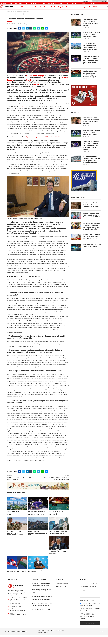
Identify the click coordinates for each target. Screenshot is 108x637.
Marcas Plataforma (94, 7)
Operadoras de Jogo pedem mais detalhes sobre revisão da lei (43, 137)
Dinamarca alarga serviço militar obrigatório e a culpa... (15, 533)
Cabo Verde (18, 3)
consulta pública (29, 104)
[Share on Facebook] (19, 28)
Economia (30, 7)
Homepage (41, 630)
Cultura (46, 7)
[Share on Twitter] (23, 28)
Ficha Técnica (51, 630)
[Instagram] (102, 631)
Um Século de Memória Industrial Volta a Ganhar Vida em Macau (91, 205)
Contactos (61, 630)
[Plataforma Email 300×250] (84, 85)
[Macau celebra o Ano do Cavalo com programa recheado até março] (76, 237)
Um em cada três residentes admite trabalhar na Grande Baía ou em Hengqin (90, 46)
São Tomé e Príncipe (72, 3)
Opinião (53, 7)
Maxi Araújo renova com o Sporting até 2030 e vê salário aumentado (91, 34)
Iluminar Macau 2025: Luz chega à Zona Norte (92, 245)
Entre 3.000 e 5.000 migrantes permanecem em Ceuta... (37, 533)
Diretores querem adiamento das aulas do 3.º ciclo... (58, 551)
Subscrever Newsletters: (87, 600)
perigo (36, 84)
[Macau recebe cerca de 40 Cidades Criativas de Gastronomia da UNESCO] (76, 215)
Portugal (61, 3)
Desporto (61, 7)
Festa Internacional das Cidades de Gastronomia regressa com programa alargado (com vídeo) (91, 226)
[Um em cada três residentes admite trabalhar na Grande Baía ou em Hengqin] (17, 503)
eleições (20, 106)
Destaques (11, 14)
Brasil (11, 3)
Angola (3, 3)
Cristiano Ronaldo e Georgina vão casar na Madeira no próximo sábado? (91, 22)
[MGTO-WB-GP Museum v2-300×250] (84, 170)
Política (22, 7)
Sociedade (38, 7)
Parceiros (75, 7)
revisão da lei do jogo (35, 76)
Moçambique (52, 3)
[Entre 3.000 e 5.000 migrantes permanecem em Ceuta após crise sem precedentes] (38, 523)
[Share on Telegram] (38, 28)
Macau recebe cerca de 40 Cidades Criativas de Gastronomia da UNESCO (91, 215)
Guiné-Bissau (35, 3)
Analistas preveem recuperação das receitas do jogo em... (58, 513)
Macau (43, 3)
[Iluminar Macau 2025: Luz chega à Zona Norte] (76, 247)
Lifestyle (83, 7)
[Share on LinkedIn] (27, 28)
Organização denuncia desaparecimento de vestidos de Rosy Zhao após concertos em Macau (91, 60)
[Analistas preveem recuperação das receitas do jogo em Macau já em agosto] (59, 503)
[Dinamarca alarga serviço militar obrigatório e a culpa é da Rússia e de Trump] (17, 523)
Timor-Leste (84, 3)
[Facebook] (98, 631)
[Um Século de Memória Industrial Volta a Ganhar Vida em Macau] (76, 205)
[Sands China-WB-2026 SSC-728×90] (38, 482)
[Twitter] (100, 631)
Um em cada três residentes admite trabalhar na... (14, 513)
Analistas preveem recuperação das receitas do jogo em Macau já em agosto (90, 74)
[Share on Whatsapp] (34, 28)
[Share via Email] (46, 28)
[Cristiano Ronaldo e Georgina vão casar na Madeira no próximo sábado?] (76, 22)
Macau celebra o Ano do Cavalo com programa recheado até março (91, 236)
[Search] (107, 7)
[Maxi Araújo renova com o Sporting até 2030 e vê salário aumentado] (76, 35)
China (26, 3)
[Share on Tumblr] (30, 28)
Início (8, 11)
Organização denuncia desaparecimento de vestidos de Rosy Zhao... (36, 513)
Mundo (93, 3)
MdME (28, 80)
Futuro (68, 7)
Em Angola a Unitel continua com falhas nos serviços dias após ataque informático (91, 159)
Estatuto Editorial (43, 632)
